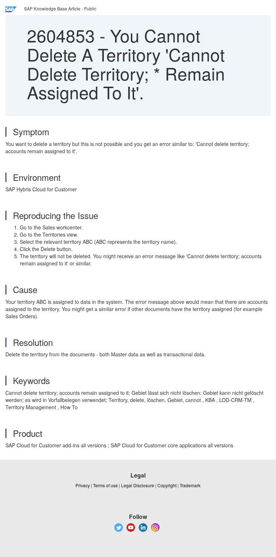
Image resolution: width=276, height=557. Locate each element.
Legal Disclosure (137, 485)
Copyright (166, 485)
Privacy (82, 485)
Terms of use (105, 485)
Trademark (190, 485)
